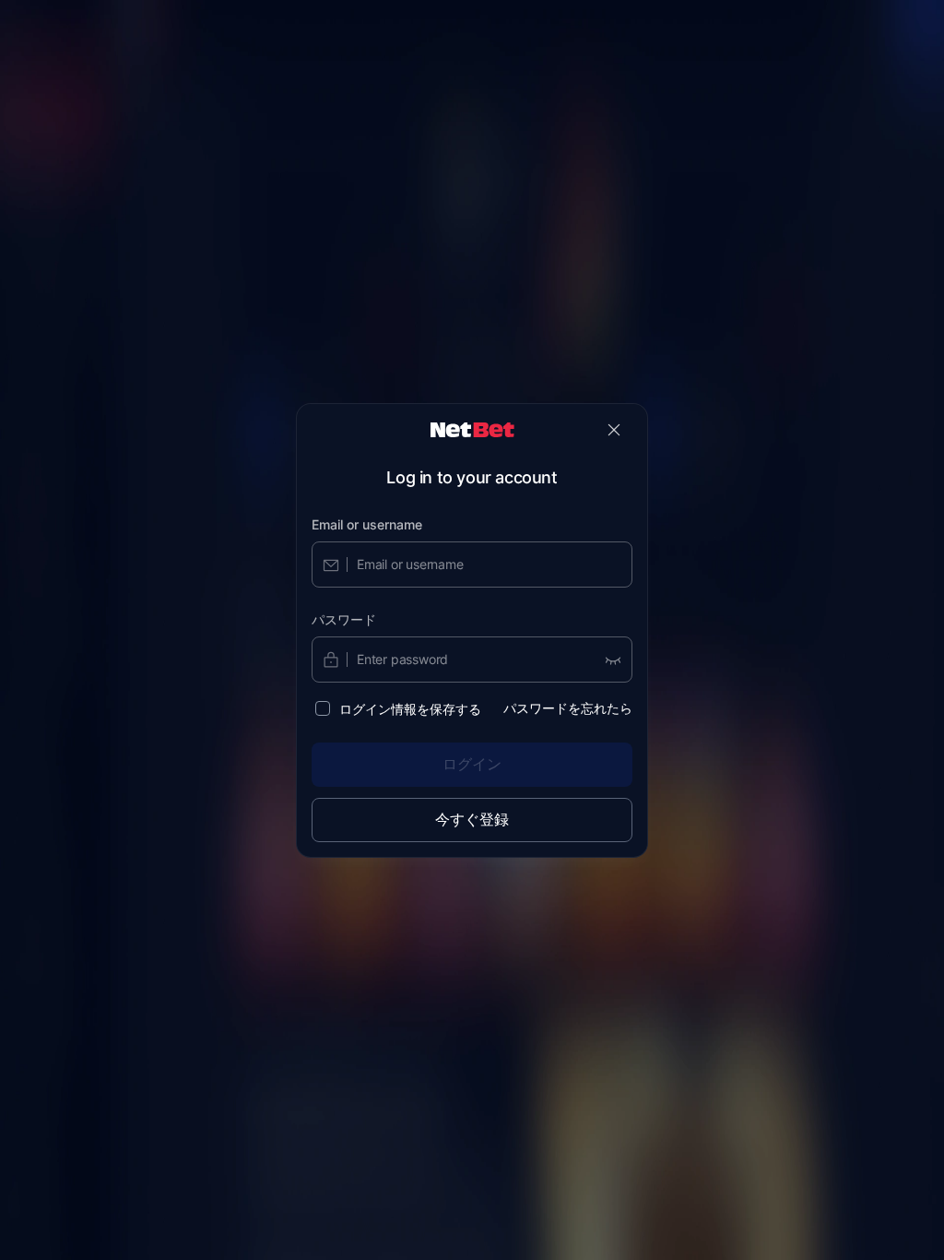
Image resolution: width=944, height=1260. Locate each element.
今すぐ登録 (472, 819)
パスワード (344, 619)
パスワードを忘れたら (567, 708)
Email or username (367, 524)
